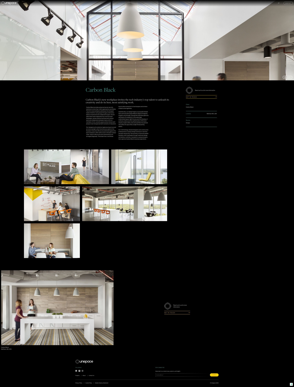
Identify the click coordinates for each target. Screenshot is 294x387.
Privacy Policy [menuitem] (78, 383)
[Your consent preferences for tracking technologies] (291, 384)
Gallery (287, 77)
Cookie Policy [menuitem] (88, 383)
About (84, 375)
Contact (288, 3)
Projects (122, 3)
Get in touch (191, 97)
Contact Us (91, 375)
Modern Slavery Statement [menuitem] (101, 383)
